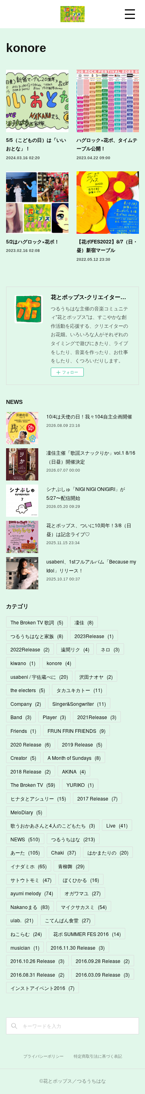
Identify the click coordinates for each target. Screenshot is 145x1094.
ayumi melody (31, 893)
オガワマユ (82, 893)
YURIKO (80, 784)
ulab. (21, 920)
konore (59, 662)
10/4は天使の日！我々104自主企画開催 (89, 416)
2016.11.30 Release (78, 947)
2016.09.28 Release (103, 960)
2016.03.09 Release (103, 974)
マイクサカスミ (84, 906)
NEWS (25, 839)
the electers (27, 689)
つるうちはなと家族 (36, 635)
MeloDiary (26, 812)
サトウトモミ (31, 879)
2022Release (30, 649)
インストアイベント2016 (42, 987)
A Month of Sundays (74, 757)
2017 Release (97, 798)
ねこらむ (26, 933)
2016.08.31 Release (37, 974)
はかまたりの (107, 852)
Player (54, 716)
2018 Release (30, 771)
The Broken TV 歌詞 (36, 622)
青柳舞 (71, 866)
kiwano (22, 662)
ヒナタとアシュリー (38, 798)
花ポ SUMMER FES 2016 (87, 933)
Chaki (63, 852)
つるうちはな (73, 839)
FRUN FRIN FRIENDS (77, 730)
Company (25, 703)
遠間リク (75, 649)
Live (117, 825)
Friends (23, 730)
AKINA (74, 771)
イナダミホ (28, 866)
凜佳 (84, 622)
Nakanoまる (30, 906)
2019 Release (82, 744)
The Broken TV (32, 784)
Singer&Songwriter (79, 703)
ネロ (110, 649)
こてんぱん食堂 (68, 920)
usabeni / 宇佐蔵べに (39, 676)
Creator (23, 757)
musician (24, 947)
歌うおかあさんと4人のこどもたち (52, 825)
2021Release (96, 716)
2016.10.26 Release (37, 960)
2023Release (94, 635)
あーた (25, 852)
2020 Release (30, 744)
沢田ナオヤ (96, 676)
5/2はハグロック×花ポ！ (32, 241)
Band (20, 716)
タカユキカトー (79, 689)
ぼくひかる (81, 879)
